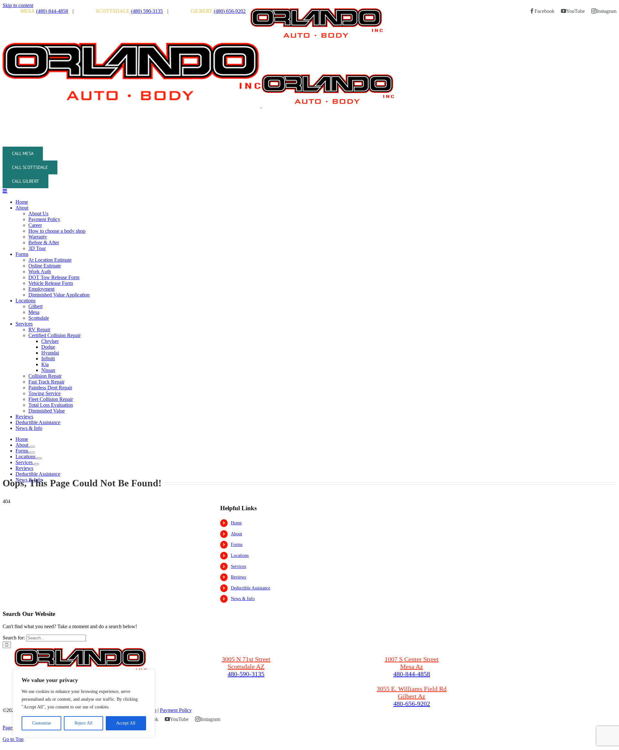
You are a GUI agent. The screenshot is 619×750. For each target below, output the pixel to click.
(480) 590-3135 (147, 11)
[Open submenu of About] (32, 447)
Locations (240, 555)
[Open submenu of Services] (36, 464)
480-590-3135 (246, 673)
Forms (236, 544)
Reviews (238, 577)
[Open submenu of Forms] (32, 452)
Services (238, 566)
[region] (84, 703)
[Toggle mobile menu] (5, 190)
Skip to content (18, 5)
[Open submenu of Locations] (39, 458)
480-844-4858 (411, 673)
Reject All (83, 723)
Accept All (125, 723)
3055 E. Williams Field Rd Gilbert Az (412, 692)
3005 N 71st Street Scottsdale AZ (246, 663)
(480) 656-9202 (230, 11)
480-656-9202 (411, 703)
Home (236, 523)
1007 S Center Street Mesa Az (412, 663)
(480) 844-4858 (52, 11)
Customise (41, 723)
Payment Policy (176, 710)
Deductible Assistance (250, 588)
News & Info (243, 598)
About (236, 533)
